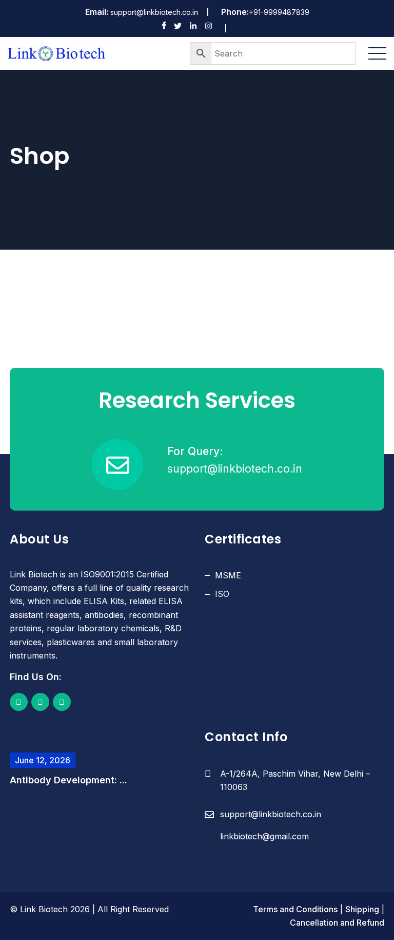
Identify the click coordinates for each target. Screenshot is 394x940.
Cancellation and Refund (337, 922)
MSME (228, 575)
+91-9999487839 (279, 12)
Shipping (362, 909)
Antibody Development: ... (68, 780)
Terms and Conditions (295, 909)
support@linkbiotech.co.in (154, 12)
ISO (222, 594)
